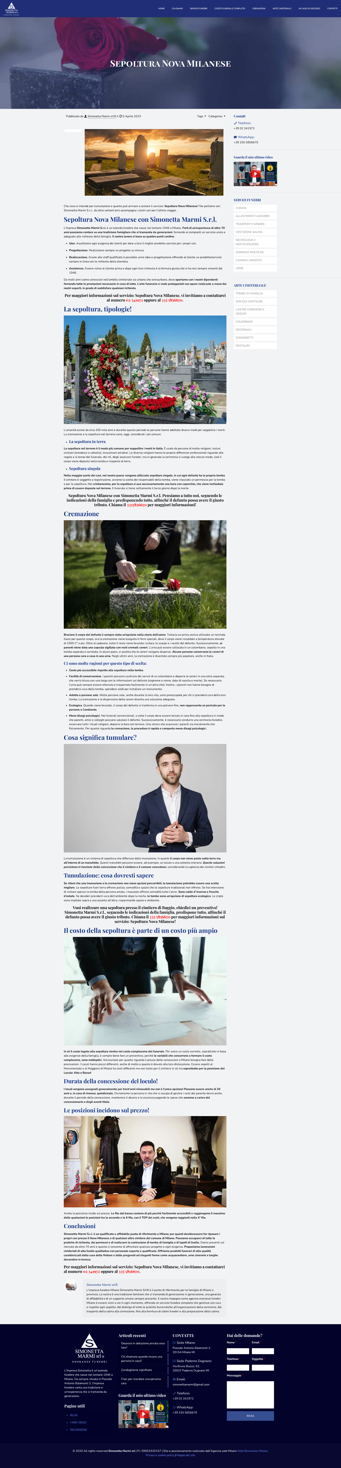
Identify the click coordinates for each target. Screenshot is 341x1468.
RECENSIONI (78, 1430)
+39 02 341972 (244, 128)
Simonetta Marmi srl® (102, 116)
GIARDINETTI (244, 338)
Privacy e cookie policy (160, 1455)
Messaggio (235, 1375)
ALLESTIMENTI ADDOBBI (252, 216)
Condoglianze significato (136, 1370)
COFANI (241, 208)
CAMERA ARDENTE (249, 260)
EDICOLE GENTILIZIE (249, 301)
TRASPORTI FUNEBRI (250, 224)
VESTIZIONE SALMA (249, 232)
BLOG (74, 1415)
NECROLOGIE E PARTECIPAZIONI (247, 242)
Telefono (233, 1359)
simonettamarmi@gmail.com (191, 1385)
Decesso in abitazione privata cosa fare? (143, 1345)
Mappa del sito (185, 1455)
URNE (239, 268)
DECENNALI (244, 330)
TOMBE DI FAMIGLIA (249, 293)
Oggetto (258, 1359)
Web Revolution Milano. (252, 1451)
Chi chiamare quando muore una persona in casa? (141, 1359)
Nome (232, 1342)
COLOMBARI (244, 322)
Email (256, 1342)
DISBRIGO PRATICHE (250, 252)
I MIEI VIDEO (78, 1422)
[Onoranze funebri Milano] (11, 8)
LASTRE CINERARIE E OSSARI (250, 312)
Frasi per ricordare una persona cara (141, 1381)
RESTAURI (243, 346)
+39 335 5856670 (246, 142)
